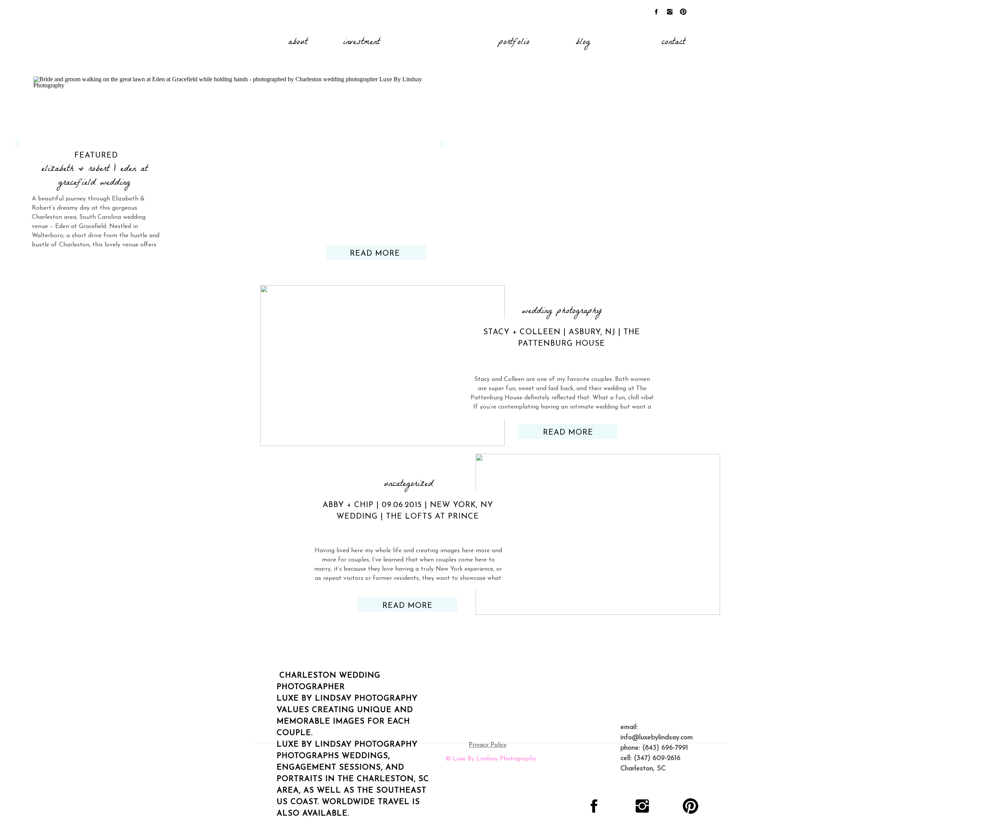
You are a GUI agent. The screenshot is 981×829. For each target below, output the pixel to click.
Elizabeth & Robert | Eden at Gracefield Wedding (94, 176)
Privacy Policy (488, 745)
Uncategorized (408, 484)
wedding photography (562, 311)
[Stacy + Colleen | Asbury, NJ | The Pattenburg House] (382, 365)
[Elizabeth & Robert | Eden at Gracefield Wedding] (230, 156)
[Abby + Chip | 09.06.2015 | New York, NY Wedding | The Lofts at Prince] (598, 534)
